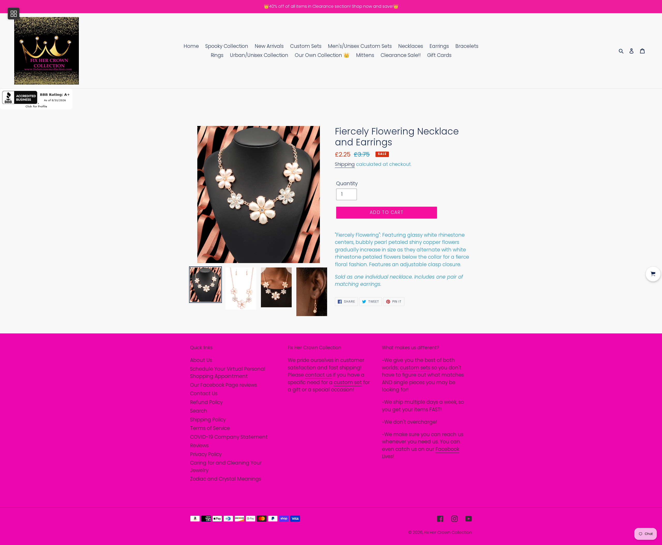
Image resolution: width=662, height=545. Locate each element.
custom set (348, 382)
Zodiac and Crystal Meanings (225, 478)
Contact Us (203, 393)
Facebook (447, 449)
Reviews (199, 445)
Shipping (345, 164)
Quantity (347, 183)
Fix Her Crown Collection (448, 532)
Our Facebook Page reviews (223, 385)
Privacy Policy (206, 454)
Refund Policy (206, 402)
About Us (201, 360)
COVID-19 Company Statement (229, 437)
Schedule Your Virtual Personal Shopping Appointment (227, 372)
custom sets (415, 367)
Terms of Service (210, 428)
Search (198, 410)
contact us (318, 374)
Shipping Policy (208, 419)
